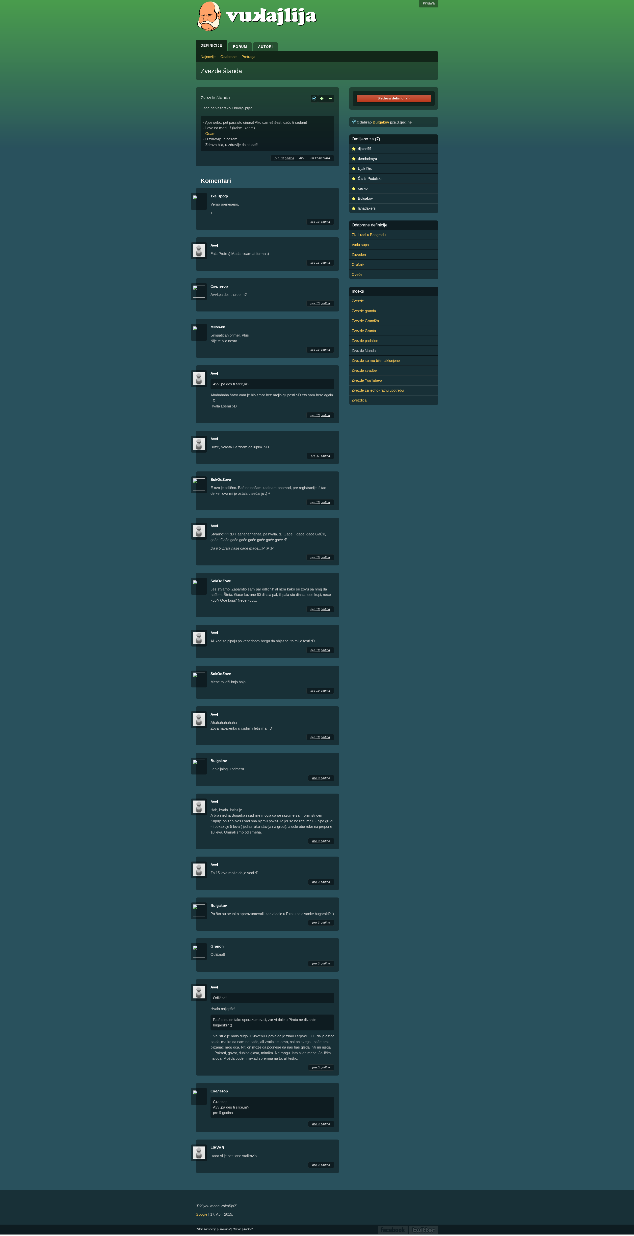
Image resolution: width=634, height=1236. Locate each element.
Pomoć (237, 1229)
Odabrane (228, 57)
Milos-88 (218, 327)
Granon (217, 946)
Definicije (211, 45)
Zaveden (359, 254)
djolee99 (364, 149)
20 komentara (320, 157)
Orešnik (358, 264)
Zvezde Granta (364, 331)
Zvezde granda (364, 311)
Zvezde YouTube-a (367, 380)
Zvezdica (359, 400)
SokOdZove (221, 479)
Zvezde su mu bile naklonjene (376, 360)
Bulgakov (219, 761)
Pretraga (248, 57)
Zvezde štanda (221, 71)
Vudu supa (360, 245)
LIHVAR (217, 1147)
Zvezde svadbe (364, 370)
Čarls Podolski (369, 178)
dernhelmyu (367, 158)
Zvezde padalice (365, 341)
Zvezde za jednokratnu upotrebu (378, 390)
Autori (265, 47)
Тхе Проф (219, 196)
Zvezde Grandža (365, 321)
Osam (210, 133)
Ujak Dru (365, 168)
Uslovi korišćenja (206, 1229)
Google (201, 1214)
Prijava (429, 3)
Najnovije (208, 57)
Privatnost (224, 1229)
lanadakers (367, 208)
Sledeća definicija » (393, 98)
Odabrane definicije (369, 225)
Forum (240, 47)
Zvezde (358, 301)
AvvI (302, 157)
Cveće (357, 274)
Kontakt (248, 1229)
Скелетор (219, 286)
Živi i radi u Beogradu (369, 235)
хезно (363, 188)
